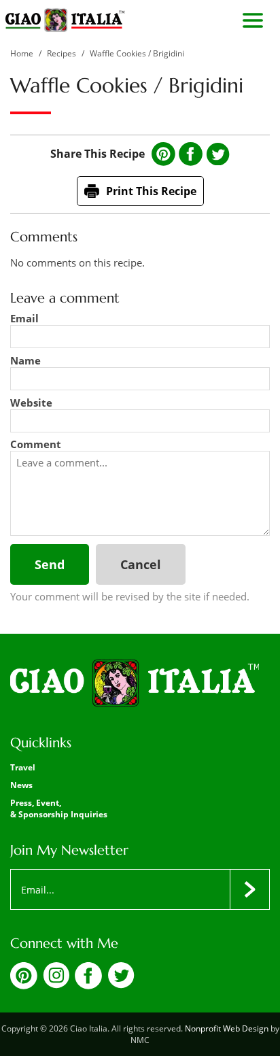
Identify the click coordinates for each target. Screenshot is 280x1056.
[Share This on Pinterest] (163, 154)
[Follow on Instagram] (56, 984)
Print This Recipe (151, 191)
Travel (22, 767)
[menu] (253, 20)
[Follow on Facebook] (88, 985)
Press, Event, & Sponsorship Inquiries (58, 808)
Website (31, 402)
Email (24, 318)
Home (21, 53)
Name (25, 360)
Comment (35, 444)
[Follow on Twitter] (121, 984)
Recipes (61, 53)
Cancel (140, 564)
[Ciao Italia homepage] (64, 20)
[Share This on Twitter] (218, 154)
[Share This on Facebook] (191, 154)
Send (50, 564)
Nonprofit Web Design (226, 1028)
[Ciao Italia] (134, 684)
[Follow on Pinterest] (23, 985)
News (21, 785)
